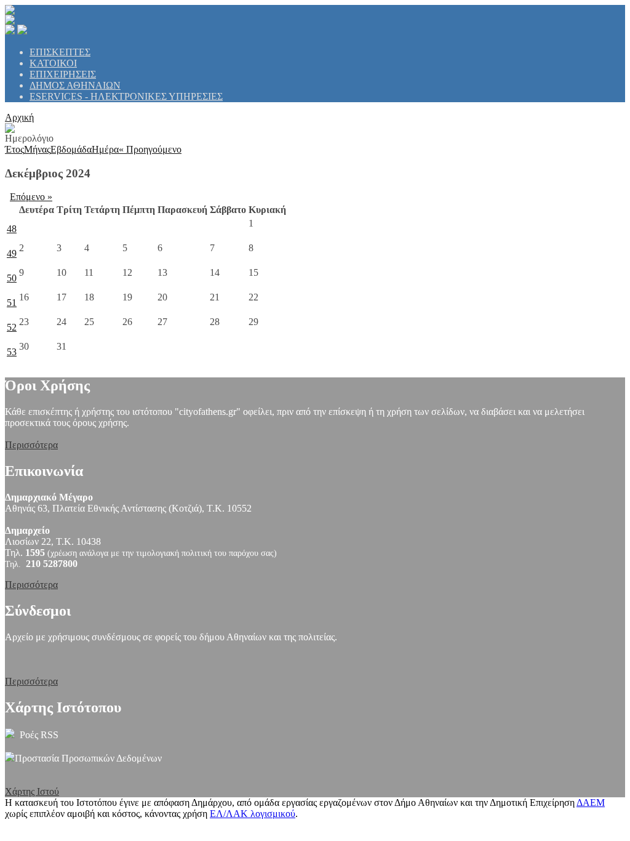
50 (12, 278)
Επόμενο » (31, 196)
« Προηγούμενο (150, 149)
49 (12, 253)
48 (12, 228)
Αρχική (19, 117)
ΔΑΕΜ (590, 802)
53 (12, 352)
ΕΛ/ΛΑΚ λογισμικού (252, 813)
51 (12, 302)
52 (12, 327)
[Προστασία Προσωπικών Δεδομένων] (10, 758)
